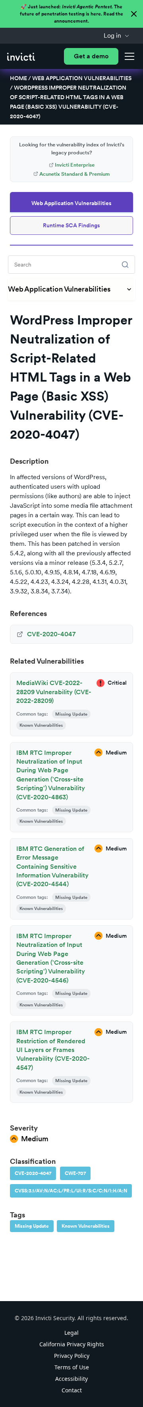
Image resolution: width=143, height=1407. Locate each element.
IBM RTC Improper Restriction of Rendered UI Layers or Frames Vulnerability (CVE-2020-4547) (53, 1049)
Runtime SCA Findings (71, 225)
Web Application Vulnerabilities (81, 78)
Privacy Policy (71, 1355)
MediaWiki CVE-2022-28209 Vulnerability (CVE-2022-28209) (53, 691)
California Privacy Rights (71, 1344)
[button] (116, 36)
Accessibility (71, 1378)
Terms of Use (71, 1367)
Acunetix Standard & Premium (74, 174)
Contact (72, 1390)
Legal (71, 1332)
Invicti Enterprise (75, 165)
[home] (21, 56)
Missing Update (32, 1226)
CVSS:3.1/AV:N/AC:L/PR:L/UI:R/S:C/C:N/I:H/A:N (71, 1191)
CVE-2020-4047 (33, 1173)
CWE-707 (75, 1173)
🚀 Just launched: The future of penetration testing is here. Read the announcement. (71, 14)
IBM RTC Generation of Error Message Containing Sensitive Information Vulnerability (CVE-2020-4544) (52, 866)
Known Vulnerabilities (86, 1226)
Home (18, 78)
